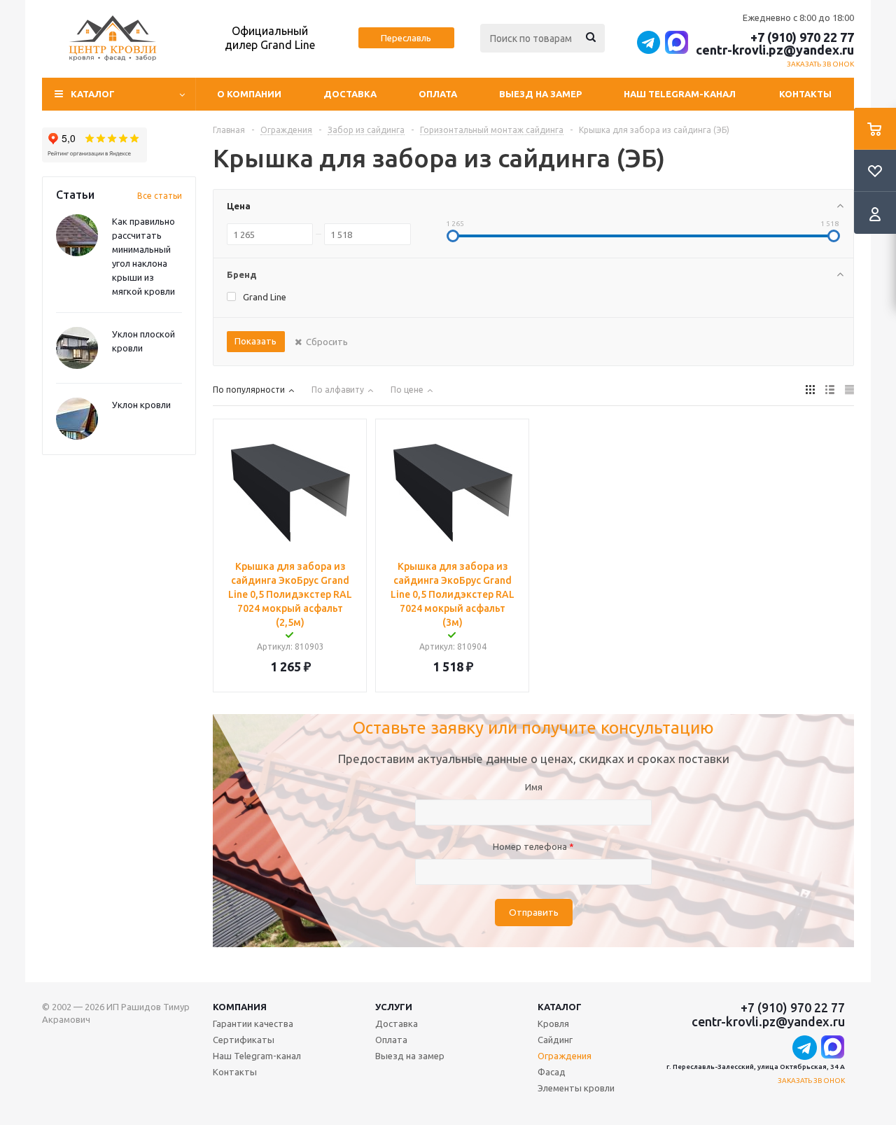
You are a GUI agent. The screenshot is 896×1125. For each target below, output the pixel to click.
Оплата (438, 94)
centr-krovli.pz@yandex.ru (775, 49)
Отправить (534, 912)
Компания (240, 1007)
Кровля (553, 1023)
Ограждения (565, 1056)
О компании (249, 94)
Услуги (393, 1007)
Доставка (350, 94)
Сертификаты (243, 1039)
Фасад (552, 1072)
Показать (255, 341)
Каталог (560, 1007)
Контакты (805, 94)
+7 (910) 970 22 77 (802, 37)
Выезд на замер (540, 94)
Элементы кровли (576, 1088)
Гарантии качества (253, 1023)
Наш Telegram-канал (680, 94)
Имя (533, 787)
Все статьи (159, 195)
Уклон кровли (141, 405)
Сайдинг (555, 1039)
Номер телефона (533, 846)
